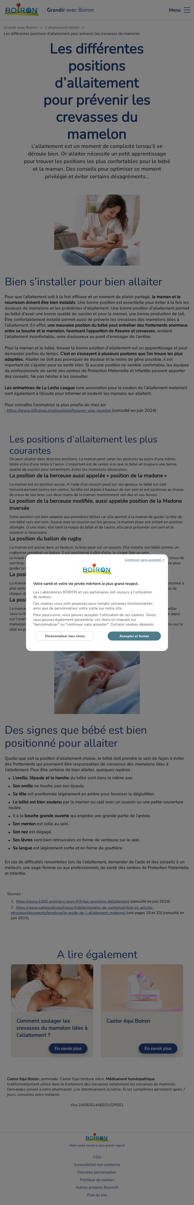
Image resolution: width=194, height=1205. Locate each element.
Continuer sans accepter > (144, 560)
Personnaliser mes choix (65, 636)
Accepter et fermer (134, 636)
